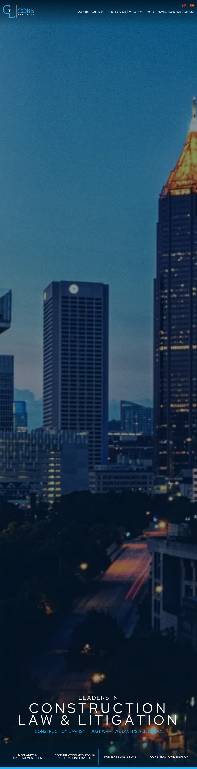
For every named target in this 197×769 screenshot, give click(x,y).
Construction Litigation (169, 756)
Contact (189, 11)
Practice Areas (117, 11)
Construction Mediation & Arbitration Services (75, 756)
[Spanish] (192, 5)
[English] (184, 5)
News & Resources (169, 11)
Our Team (98, 11)
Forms (150, 11)
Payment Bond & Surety (122, 756)
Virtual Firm (136, 11)
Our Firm (83, 11)
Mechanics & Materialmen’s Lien (27, 756)
